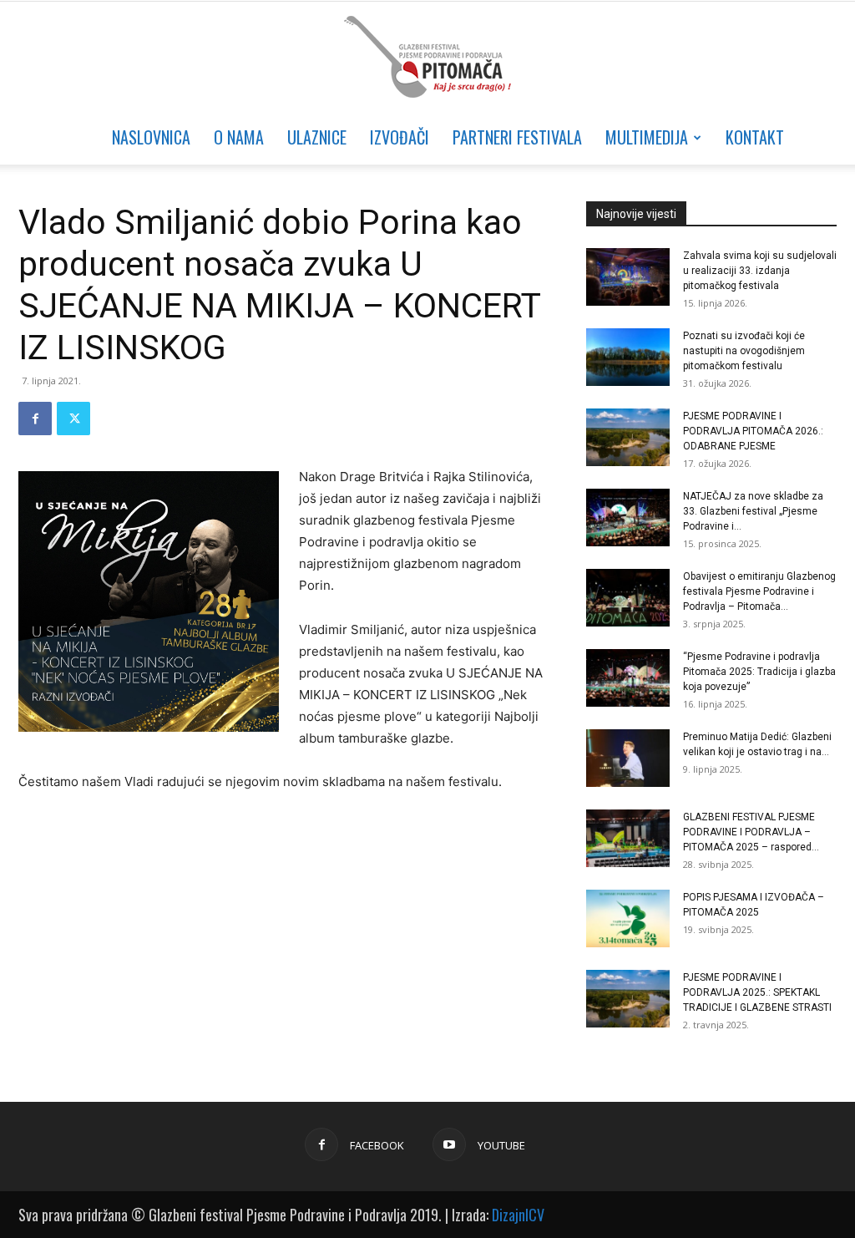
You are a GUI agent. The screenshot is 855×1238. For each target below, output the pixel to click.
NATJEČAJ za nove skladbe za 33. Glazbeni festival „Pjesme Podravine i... (753, 511)
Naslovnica (151, 137)
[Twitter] (73, 418)
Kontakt (755, 137)
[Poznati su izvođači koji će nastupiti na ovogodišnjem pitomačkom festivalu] (628, 357)
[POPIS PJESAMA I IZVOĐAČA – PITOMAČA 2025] (628, 918)
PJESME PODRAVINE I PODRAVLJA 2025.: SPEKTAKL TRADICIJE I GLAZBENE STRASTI (757, 992)
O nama (239, 137)
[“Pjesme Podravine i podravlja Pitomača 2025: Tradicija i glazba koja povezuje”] (628, 678)
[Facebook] (35, 418)
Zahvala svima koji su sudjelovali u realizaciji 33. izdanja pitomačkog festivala (760, 271)
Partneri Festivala (517, 137)
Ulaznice (317, 137)
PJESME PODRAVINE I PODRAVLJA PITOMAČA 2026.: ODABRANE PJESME (753, 431)
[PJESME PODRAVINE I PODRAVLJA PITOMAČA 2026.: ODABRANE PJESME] (628, 437)
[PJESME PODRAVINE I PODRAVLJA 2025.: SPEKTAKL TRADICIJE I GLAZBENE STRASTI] (628, 998)
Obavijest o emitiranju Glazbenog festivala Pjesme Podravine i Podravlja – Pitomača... (759, 591)
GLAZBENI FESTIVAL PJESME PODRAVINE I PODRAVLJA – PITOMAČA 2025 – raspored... (751, 832)
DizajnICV (518, 1214)
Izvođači (399, 137)
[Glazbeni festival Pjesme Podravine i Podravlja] (427, 57)
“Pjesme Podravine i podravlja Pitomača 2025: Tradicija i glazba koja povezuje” (759, 672)
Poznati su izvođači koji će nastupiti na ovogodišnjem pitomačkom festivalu (744, 351)
